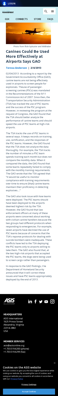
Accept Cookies (29, 391)
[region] (29, 377)
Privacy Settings (29, 384)
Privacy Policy (17, 378)
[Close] (55, 363)
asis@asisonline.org (14, 345)
